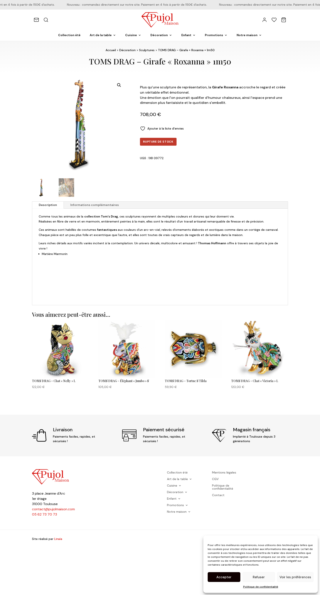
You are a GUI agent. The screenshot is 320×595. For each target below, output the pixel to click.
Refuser (259, 577)
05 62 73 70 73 (44, 514)
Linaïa (58, 539)
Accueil (111, 50)
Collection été (69, 35)
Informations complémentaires (94, 205)
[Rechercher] (46, 19)
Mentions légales (224, 472)
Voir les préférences (295, 577)
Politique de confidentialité (260, 586)
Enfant (186, 35)
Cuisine (131, 35)
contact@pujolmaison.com (53, 509)
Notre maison (247, 35)
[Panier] (283, 19)
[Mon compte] (264, 19)
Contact (218, 495)
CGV (215, 479)
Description (48, 205)
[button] (119, 85)
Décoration (159, 35)
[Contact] (36, 19)
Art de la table (101, 35)
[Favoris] (274, 19)
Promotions (214, 35)
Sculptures (147, 50)
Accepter (223, 577)
